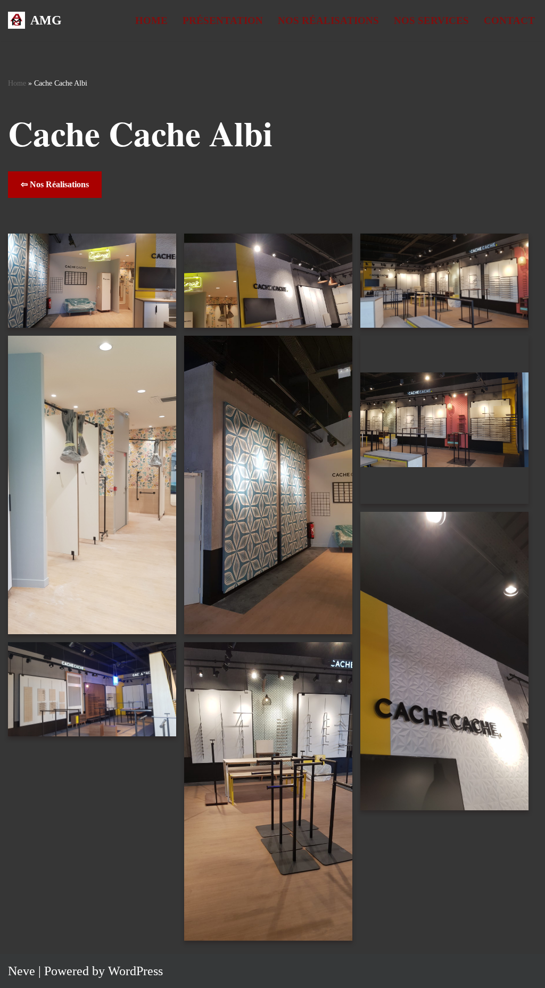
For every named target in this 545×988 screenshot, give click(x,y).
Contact (509, 20)
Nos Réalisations (328, 20)
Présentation (223, 20)
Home (151, 20)
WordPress (135, 971)
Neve (21, 971)
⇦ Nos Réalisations (55, 184)
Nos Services (431, 20)
